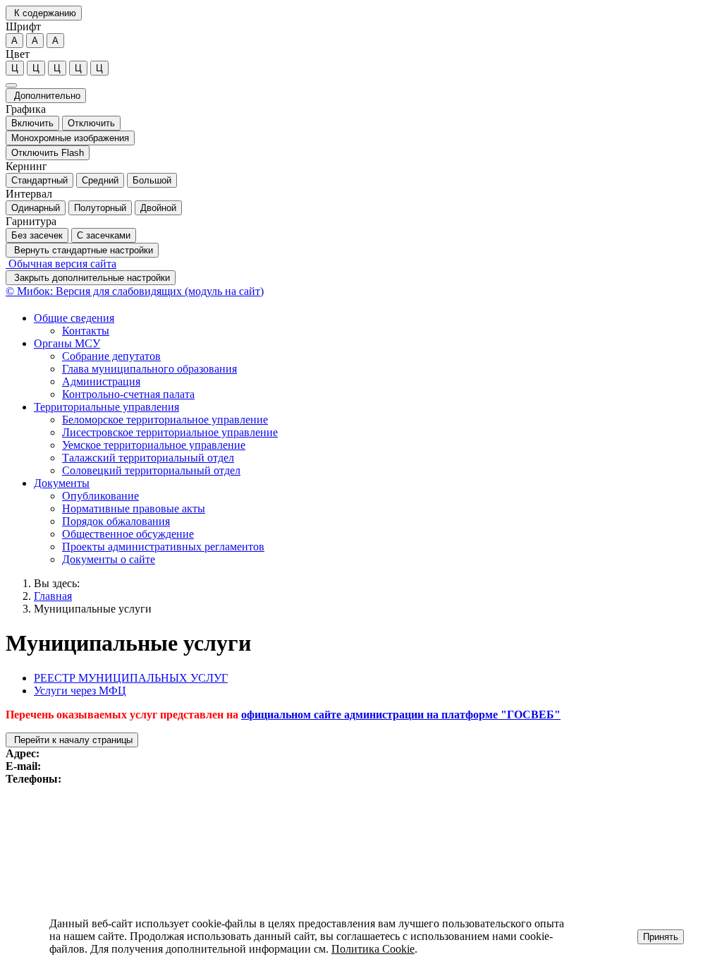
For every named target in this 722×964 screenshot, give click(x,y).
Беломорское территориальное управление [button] (165, 420)
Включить (32, 123)
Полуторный (100, 208)
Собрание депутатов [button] (111, 356)
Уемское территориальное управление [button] (153, 445)
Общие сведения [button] (74, 318)
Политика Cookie (373, 949)
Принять (660, 937)
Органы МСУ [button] (67, 343)
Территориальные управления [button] (106, 407)
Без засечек (37, 235)
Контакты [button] (85, 331)
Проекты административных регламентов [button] (163, 547)
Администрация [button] (101, 381)
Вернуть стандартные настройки (82, 250)
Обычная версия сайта (61, 264)
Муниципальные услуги (93, 609)
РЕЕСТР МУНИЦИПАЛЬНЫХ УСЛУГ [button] (131, 678)
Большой (152, 180)
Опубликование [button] (100, 496)
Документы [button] (62, 483)
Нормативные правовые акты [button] (133, 508)
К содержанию (43, 13)
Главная (53, 596)
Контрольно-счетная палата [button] (128, 394)
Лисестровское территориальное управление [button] (170, 432)
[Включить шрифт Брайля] (11, 85)
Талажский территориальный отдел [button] (148, 458)
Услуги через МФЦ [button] (80, 691)
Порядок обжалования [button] (116, 521)
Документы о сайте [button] (108, 559)
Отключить (91, 123)
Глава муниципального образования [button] (149, 369)
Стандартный (39, 180)
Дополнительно (45, 95)
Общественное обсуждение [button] (128, 534)
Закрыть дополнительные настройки (90, 277)
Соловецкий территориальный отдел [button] (151, 470)
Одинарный (35, 208)
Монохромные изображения (70, 138)
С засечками (103, 235)
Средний (100, 180)
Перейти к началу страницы (72, 740)
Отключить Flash (47, 152)
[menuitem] (375, 324)
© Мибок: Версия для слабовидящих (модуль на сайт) (135, 291)
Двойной (158, 208)
